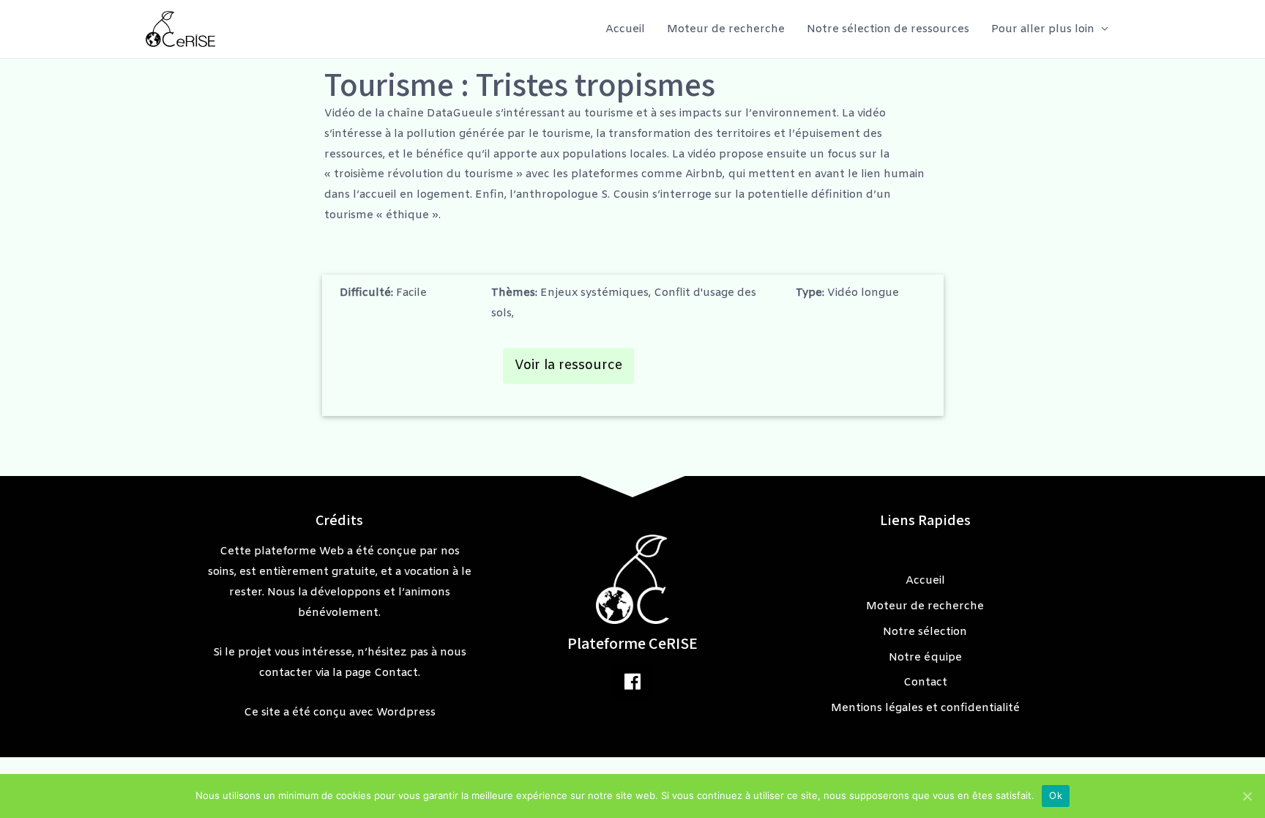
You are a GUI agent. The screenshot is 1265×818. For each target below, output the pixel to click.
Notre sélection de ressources (888, 29)
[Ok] (1246, 796)
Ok (1055, 795)
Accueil (625, 29)
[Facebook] (632, 681)
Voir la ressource (568, 365)
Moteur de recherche (726, 29)
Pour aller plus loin (1042, 29)
